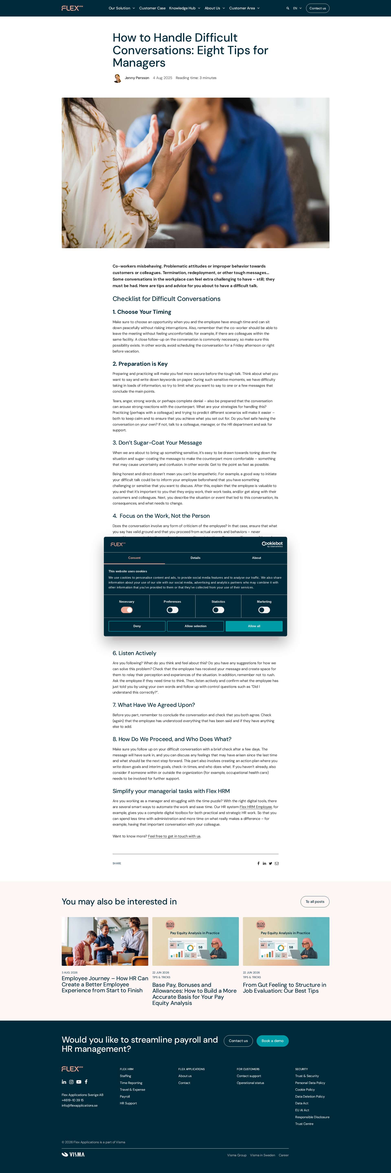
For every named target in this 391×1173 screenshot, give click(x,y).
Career (284, 1155)
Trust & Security (307, 1076)
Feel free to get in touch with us (174, 836)
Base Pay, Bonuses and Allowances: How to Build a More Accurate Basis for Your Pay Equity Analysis (194, 994)
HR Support (128, 1103)
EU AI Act (302, 1110)
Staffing (125, 1076)
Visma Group (236, 1155)
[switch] (172, 610)
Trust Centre (304, 1124)
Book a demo (273, 1040)
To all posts (315, 901)
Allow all (254, 626)
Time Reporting (131, 1083)
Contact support (249, 1076)
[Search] (288, 8)
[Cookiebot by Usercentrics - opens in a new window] (265, 544)
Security (301, 1069)
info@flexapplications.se (80, 1105)
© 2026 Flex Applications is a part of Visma (93, 1142)
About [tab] (256, 558)
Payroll (125, 1096)
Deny (137, 626)
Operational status (250, 1083)
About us (185, 1076)
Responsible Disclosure (312, 1117)
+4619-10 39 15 (73, 1100)
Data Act (301, 1103)
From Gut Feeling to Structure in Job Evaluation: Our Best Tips (284, 988)
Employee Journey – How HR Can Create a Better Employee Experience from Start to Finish (105, 984)
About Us (212, 8)
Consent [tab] (134, 558)
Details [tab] (196, 558)
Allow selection (195, 626)
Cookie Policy (305, 1089)
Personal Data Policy (310, 1083)
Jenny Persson (137, 77)
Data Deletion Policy (310, 1096)
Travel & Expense (132, 1089)
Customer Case (152, 8)
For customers (248, 1069)
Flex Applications (191, 1069)
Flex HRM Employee (256, 806)
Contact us (318, 8)
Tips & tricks (161, 977)
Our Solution (119, 8)
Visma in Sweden (262, 1155)
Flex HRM (126, 1069)
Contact (184, 1083)
